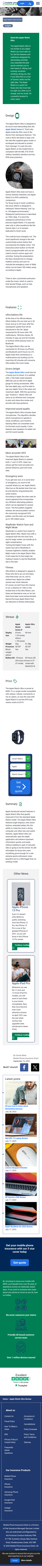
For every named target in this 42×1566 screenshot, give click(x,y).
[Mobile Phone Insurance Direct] (13, 3)
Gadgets (8, 26)
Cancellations (29, 1424)
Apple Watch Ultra (16, 372)
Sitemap (27, 1442)
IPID (6, 1434)
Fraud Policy (9, 1421)
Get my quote (18, 787)
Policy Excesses (30, 1429)
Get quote (19, 1262)
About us (10, 1410)
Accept (15, 1560)
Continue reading (22, 945)
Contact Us (8, 1416)
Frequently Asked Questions (8, 1450)
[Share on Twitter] (35, 1067)
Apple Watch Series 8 (15, 129)
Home (5, 1399)
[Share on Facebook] (24, 1067)
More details (26, 1560)
